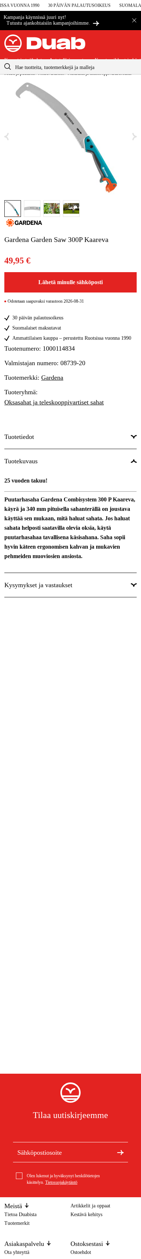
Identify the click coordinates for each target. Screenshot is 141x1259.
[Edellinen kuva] (6, 137)
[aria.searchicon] (7, 66)
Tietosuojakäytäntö (61, 1182)
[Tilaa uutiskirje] (120, 1152)
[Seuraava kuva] (134, 137)
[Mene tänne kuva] (12, 208)
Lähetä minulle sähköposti (70, 282)
